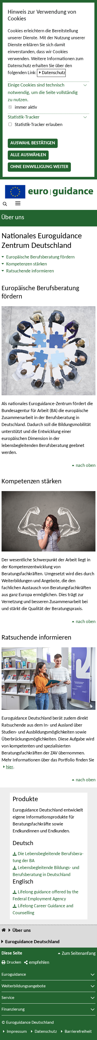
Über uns (12, 218)
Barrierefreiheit (78, 1031)
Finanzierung (13, 1009)
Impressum (17, 1031)
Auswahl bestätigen (32, 143)
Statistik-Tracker (24, 117)
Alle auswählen (28, 155)
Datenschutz (53, 72)
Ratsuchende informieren (30, 271)
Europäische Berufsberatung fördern (40, 257)
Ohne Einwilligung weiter (39, 166)
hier (9, 767)
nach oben (85, 465)
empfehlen (39, 962)
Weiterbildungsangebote (24, 986)
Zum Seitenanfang (78, 953)
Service (8, 998)
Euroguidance (14, 975)
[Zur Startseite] (48, 191)
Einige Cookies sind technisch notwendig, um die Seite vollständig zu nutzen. (43, 93)
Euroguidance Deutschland (32, 942)
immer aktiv (26, 107)
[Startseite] (4, 930)
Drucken (14, 962)
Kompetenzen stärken (26, 264)
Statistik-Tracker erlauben (38, 124)
